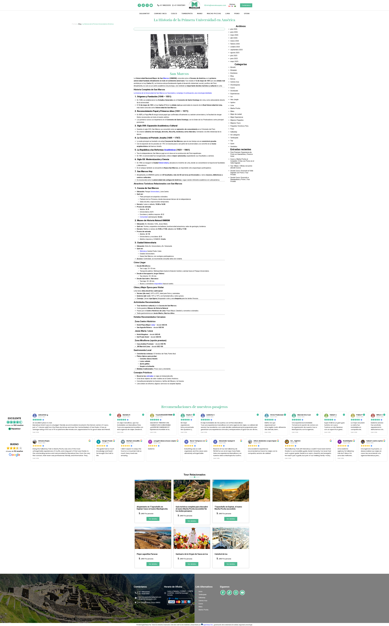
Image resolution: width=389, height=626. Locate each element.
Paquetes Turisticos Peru (239, 126)
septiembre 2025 (236, 50)
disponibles (158, 284)
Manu (199, 13)
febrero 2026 (235, 44)
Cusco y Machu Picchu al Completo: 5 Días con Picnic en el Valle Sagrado (242, 161)
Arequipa (233, 70)
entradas (149, 376)
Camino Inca (160, 13)
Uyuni (247, 13)
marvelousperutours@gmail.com (149, 597)
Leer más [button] (36, 432)
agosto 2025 (234, 53)
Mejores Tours (235, 123)
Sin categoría (235, 135)
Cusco (174, 13)
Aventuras (233, 73)
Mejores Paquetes (237, 120)
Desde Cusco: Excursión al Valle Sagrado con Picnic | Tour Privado (241, 173)
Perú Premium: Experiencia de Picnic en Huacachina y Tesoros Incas (241, 154)
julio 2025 (233, 56)
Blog (79, 24)
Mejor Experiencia (236, 117)
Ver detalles (153, 519)
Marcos (166, 78)
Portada (74, 24)
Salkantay (144, 13)
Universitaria (164, 163)
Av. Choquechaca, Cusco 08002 (149, 603)
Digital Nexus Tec (208, 624)
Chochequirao (235, 85)
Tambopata (187, 13)
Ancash (233, 67)
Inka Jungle (234, 99)
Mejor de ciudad (236, 114)
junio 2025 (234, 58)
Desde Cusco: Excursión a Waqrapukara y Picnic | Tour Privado (240, 179)
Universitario (155, 192)
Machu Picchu (214, 13)
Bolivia (232, 79)
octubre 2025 (235, 47)
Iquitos (232, 102)
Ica (231, 97)
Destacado (234, 91)
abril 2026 (233, 38)
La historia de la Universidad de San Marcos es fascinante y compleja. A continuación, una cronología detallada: (173, 93)
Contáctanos (246, 5)
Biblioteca (143, 251)
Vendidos (233, 146)
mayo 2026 (234, 35)
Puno (237, 13)
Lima (227, 13)
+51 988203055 (165, 5)
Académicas (170, 150)
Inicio (200, 591)
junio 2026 (234, 32)
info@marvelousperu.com (216, 5)
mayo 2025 (234, 61)
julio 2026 (233, 29)
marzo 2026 (234, 41)
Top (231, 141)
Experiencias (234, 94)
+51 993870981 (179, 5)
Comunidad (144, 217)
